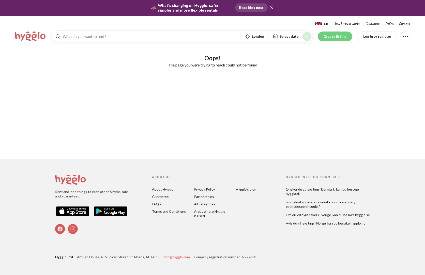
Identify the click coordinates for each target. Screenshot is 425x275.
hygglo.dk (293, 194)
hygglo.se (362, 215)
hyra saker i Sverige (316, 215)
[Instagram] (73, 229)
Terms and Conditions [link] (169, 211)
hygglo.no (357, 223)
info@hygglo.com (177, 257)
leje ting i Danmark (321, 189)
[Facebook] (60, 229)
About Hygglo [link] (162, 189)
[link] (30, 36)
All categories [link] (204, 204)
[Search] (307, 36)
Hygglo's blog (246, 189)
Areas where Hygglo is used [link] (210, 213)
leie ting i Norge (314, 223)
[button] (272, 7)
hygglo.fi (313, 206)
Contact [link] (404, 23)
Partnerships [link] (204, 196)
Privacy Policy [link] (204, 189)
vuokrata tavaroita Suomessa (324, 202)
